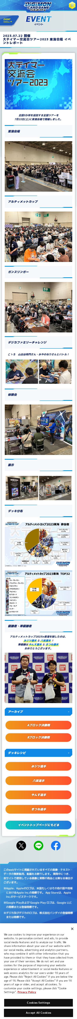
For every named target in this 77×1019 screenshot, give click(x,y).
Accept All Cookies (38, 1012)
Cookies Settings (38, 1002)
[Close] (72, 928)
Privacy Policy (27, 992)
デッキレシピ (17, 753)
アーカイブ (15, 712)
